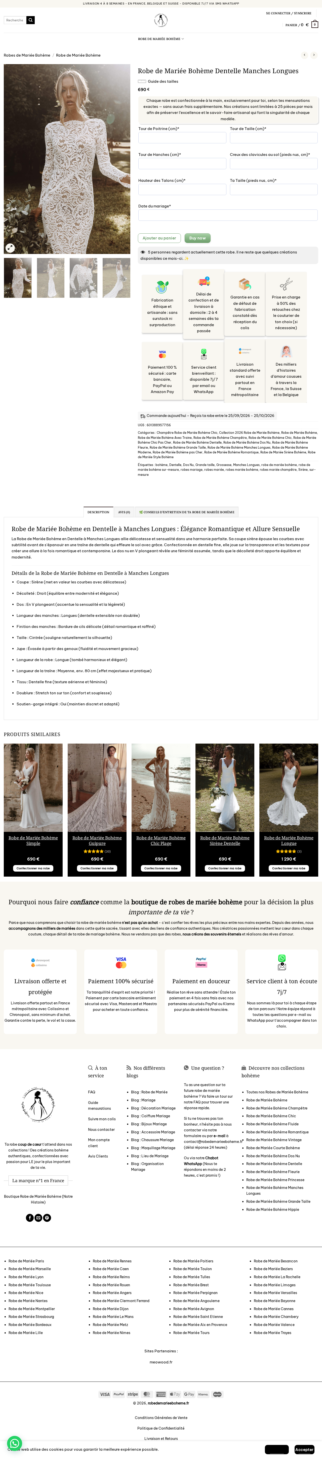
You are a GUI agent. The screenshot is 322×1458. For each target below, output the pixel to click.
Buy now (197, 238)
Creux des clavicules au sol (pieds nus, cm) (274, 154)
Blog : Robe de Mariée (149, 1092)
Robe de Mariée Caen (111, 1269)
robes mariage (192, 469)
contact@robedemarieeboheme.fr (213, 1141)
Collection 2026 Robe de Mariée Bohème (249, 433)
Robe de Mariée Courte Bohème (273, 1148)
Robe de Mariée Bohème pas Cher (178, 452)
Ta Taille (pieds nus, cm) (262, 180)
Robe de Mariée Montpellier (32, 1309)
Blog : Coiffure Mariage (150, 1116)
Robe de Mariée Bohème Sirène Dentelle (225, 840)
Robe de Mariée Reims (111, 1277)
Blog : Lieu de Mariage (150, 1156)
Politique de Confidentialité (161, 1428)
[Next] (121, 159)
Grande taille (205, 465)
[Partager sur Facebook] (30, 1218)
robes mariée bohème (242, 469)
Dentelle (175, 465)
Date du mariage (163, 206)
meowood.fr (161, 1362)
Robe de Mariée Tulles (191, 1277)
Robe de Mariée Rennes (112, 1261)
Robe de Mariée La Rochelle (277, 1277)
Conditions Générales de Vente (161, 1418)
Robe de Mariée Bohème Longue (288, 840)
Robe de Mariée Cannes (274, 1309)
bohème (161, 465)
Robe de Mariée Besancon (276, 1261)
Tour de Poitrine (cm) (167, 128)
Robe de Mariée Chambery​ (276, 1316)
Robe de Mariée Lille (26, 1333)
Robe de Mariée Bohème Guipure (97, 840)
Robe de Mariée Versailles (275, 1293)
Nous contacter (101, 1129)
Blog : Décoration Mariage (153, 1108)
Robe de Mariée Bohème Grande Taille (178, 447)
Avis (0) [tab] (124, 512)
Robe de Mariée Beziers (273, 1269)
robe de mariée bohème (279, 465)
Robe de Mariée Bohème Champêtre (220, 438)
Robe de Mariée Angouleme (196, 1301)
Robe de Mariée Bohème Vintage (274, 1140)
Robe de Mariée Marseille (30, 1269)
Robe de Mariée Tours (191, 1333)
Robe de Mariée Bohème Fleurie (273, 1172)
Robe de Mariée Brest (191, 1285)
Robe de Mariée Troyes (272, 1333)
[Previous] (12, 159)
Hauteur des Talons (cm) (171, 180)
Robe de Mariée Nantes (28, 1301)
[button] (288, 13)
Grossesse (223, 465)
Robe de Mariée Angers (112, 1293)
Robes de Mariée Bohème (27, 55)
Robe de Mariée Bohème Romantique (231, 452)
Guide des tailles (163, 81)
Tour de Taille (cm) (257, 128)
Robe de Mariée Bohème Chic (270, 438)
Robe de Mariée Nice (26, 1293)
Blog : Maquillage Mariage (153, 1148)
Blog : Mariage (143, 1100)
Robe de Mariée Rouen (111, 1285)
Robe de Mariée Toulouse (30, 1285)
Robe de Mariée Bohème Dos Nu (246, 442)
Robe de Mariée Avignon (193, 1309)
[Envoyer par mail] (38, 1218)
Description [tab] (98, 512)
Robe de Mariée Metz (110, 1324)
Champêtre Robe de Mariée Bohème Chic (187, 433)
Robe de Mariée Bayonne (274, 1301)
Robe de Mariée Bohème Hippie (272, 1209)
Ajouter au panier (159, 238)
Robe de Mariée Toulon (192, 1269)
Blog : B (149, 1124)
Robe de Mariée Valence (274, 1324)
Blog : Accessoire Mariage (153, 1132)
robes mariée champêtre (278, 469)
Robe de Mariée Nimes (111, 1333)
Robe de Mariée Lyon (26, 1277)
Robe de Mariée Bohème (159, 39)
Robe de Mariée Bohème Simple (33, 840)
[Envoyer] (30, 20)
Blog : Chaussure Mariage (152, 1140)
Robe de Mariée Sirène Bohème (283, 452)
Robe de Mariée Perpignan (195, 1293)
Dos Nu (188, 465)
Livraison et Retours (161, 1438)
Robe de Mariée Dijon (111, 1309)
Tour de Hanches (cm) (168, 154)
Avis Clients (98, 1156)
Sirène (303, 469)
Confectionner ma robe (33, 868)
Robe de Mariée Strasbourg (31, 1316)
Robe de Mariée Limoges (275, 1285)
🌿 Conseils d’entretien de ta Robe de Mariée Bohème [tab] (186, 512)
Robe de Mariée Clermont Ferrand (121, 1301)
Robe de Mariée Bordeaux (30, 1324)
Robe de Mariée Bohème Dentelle (197, 442)
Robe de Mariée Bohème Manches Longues (239, 447)
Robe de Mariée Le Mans (113, 1316)
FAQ (91, 1092)
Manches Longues (246, 465)
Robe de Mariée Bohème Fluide (272, 1124)
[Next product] (304, 55)
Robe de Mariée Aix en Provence (200, 1324)
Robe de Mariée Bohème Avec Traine (165, 438)
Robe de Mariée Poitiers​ (193, 1261)
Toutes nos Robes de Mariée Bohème (277, 1092)
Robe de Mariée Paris (26, 1261)
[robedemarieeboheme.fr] (161, 20)
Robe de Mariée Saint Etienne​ (198, 1316)
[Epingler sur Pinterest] (47, 1218)
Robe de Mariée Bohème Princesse (275, 1180)
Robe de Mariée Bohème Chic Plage (161, 840)
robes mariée (214, 469)
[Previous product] (313, 55)
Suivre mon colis (102, 1119)
